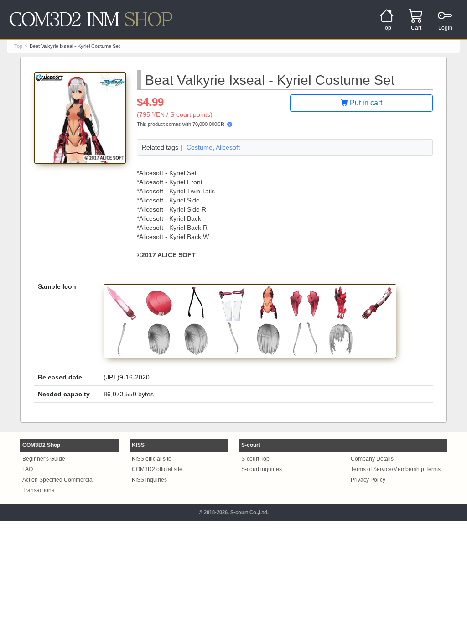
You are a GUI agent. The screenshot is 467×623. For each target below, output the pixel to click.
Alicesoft (228, 147)
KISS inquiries (149, 480)
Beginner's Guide (43, 459)
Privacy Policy (368, 480)
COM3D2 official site (157, 469)
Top (18, 46)
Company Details (372, 459)
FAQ (27, 469)
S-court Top (255, 459)
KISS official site (151, 459)
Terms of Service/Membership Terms (396, 469)
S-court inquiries (261, 469)
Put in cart (365, 103)
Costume (200, 147)
